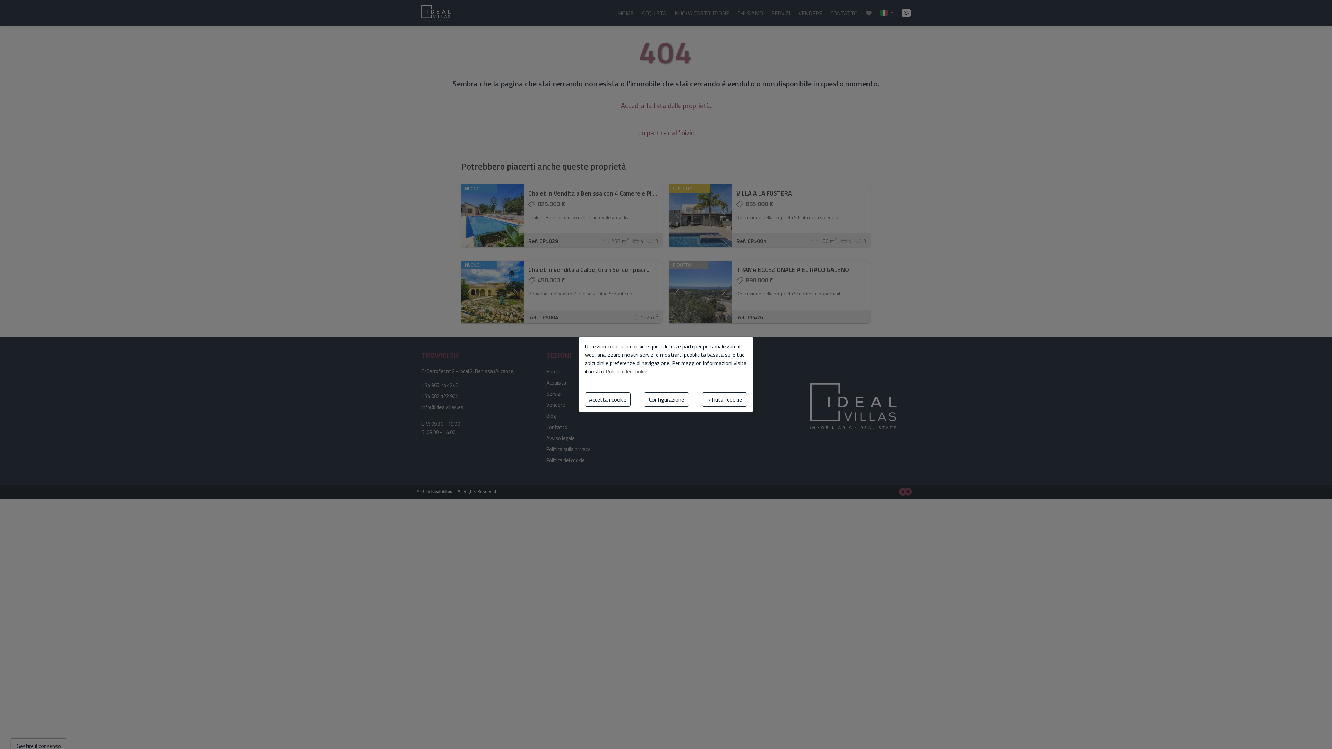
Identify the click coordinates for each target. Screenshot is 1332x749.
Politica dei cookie (626, 371)
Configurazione (666, 399)
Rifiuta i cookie (724, 399)
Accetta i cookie (607, 399)
